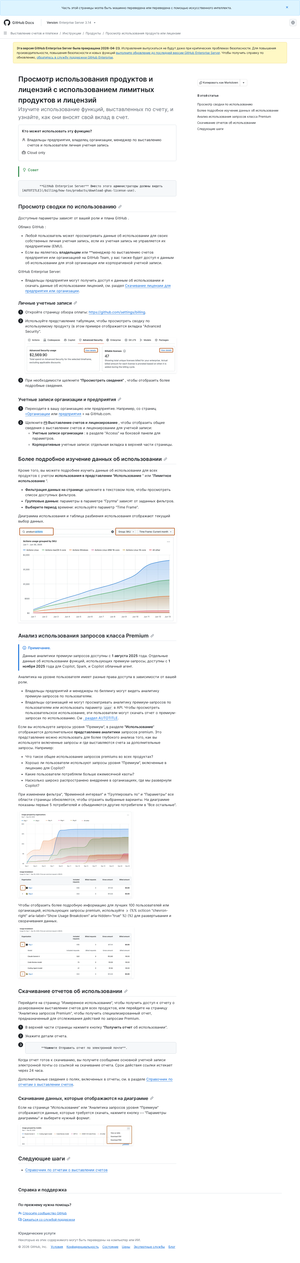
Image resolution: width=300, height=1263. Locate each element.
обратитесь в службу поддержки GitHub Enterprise (75, 57)
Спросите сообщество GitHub (45, 1213)
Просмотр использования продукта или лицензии (143, 33)
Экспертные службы (149, 1247)
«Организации (37, 414)
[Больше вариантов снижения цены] (243, 82)
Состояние (110, 1247)
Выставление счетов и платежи (34, 33)
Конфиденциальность (83, 1247)
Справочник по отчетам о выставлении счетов (66, 1170)
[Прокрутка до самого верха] (290, 1253)
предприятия (70, 414)
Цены (126, 1247)
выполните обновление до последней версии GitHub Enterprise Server (168, 53)
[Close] (287, 7)
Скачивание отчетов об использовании (70, 991)
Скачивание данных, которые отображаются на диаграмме (83, 1098)
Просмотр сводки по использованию (67, 206)
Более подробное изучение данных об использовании (90, 459)
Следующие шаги (41, 1158)
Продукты (93, 33)
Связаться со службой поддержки (49, 1219)
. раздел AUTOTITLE (100, 718)
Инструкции (72, 33)
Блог (171, 1247)
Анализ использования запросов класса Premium (83, 635)
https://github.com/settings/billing (117, 312)
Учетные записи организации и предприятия (67, 399)
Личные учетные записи (45, 303)
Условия (57, 1247)
